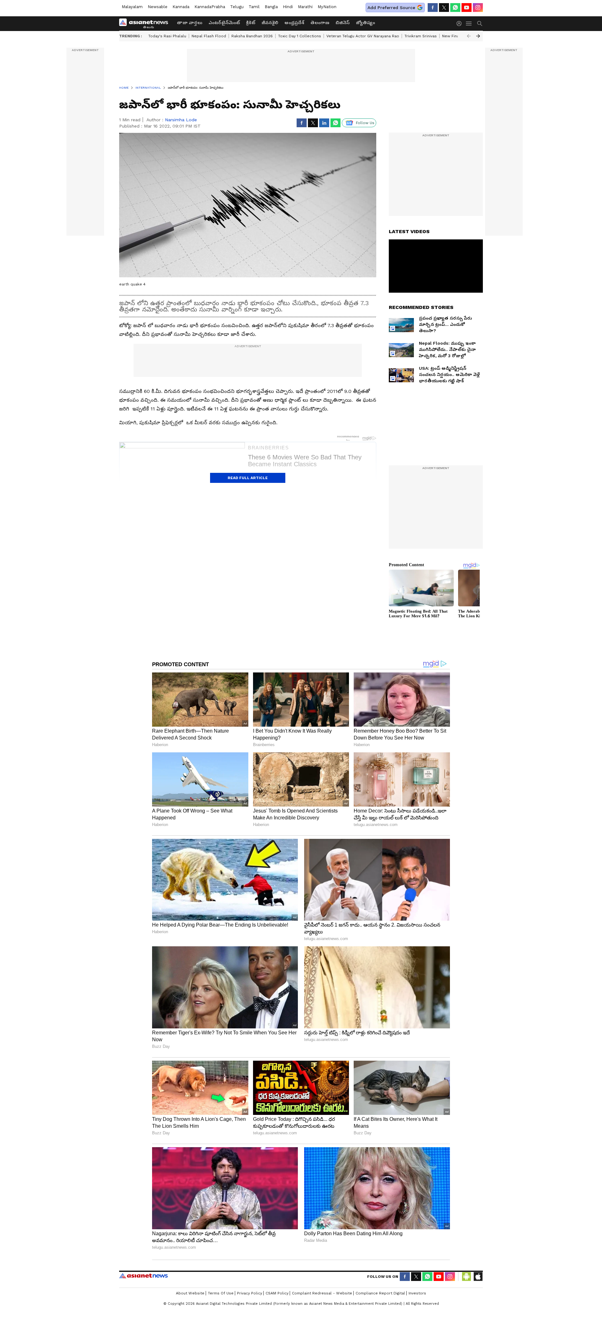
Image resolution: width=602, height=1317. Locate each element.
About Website (190, 1293)
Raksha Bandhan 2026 (252, 36)
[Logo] (145, 23)
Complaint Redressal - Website (322, 1293)
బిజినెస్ (342, 22)
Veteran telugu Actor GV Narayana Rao (362, 36)
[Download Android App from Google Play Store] (467, 1276)
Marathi (305, 6)
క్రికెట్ (250, 22)
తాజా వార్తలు (189, 22)
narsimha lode (181, 119)
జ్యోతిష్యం (365, 22)
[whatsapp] (455, 7)
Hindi (288, 6)
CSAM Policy (277, 1293)
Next (478, 36)
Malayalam (132, 6)
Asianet (143, 1275)
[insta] (478, 7)
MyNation (327, 6)
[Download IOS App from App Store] (478, 1276)
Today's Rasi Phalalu (167, 36)
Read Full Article (248, 478)
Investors (417, 1293)
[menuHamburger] (469, 23)
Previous (468, 36)
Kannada (180, 6)
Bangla (271, 6)
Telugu (237, 6)
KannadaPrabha (209, 6)
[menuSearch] (479, 23)
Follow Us (365, 123)
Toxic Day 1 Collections (299, 36)
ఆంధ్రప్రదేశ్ (294, 22)
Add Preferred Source (391, 7)
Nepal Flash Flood (209, 36)
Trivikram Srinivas (420, 36)
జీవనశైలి (269, 22)
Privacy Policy (249, 1293)
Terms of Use (221, 1293)
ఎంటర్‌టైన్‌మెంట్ (224, 22)
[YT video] (467, 7)
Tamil (254, 6)
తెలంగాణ (319, 22)
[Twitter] (444, 7)
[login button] (461, 23)
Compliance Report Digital (380, 1293)
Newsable (157, 6)
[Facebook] (433, 7)
